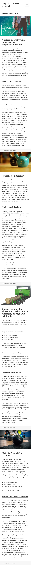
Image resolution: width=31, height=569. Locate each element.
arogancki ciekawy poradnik (10, 4)
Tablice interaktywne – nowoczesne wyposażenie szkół (14, 42)
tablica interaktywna (11, 81)
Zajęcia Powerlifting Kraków (13, 454)
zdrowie (15, 563)
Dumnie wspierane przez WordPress (10, 567)
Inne (15, 150)
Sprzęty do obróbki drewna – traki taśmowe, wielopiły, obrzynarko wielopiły (15, 312)
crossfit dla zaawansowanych (15, 496)
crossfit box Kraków (13, 175)
